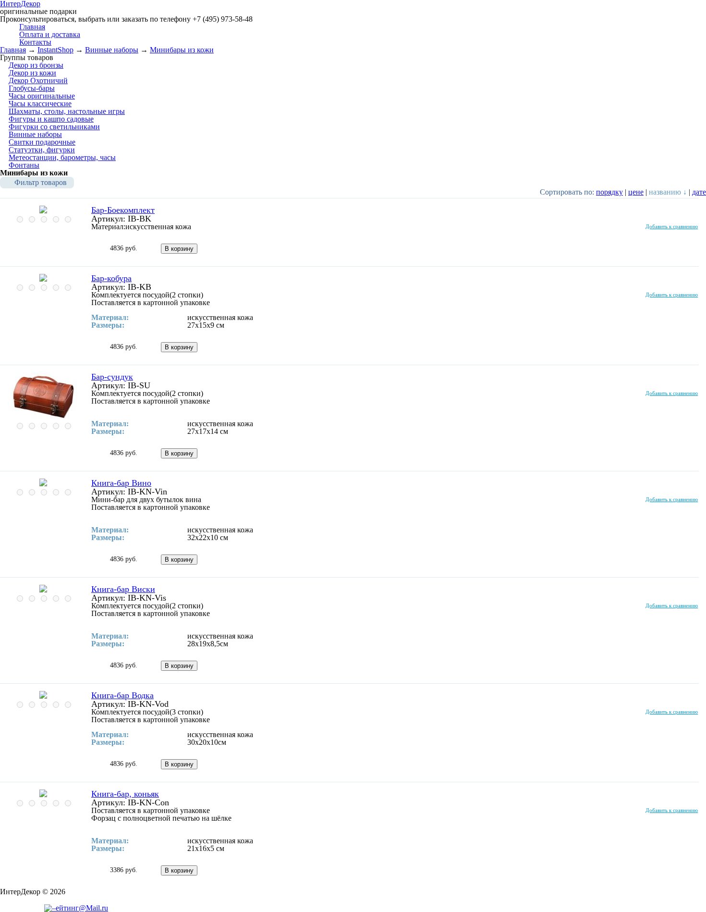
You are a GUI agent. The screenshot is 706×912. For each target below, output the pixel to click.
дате (699, 192)
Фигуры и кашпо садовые (51, 119)
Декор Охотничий (38, 80)
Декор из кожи (32, 73)
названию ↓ (668, 192)
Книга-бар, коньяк (125, 794)
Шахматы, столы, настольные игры (67, 111)
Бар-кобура (111, 278)
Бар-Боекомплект (123, 210)
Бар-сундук (112, 377)
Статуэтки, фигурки (42, 150)
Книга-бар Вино (121, 483)
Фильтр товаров (40, 182)
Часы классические (40, 103)
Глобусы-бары (32, 88)
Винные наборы (111, 50)
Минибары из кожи (182, 50)
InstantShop (55, 50)
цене (636, 192)
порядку (609, 192)
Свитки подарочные (42, 142)
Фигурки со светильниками (54, 127)
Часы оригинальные (42, 96)
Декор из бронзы (36, 65)
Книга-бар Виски (123, 589)
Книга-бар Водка (122, 695)
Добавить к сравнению (671, 226)
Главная (13, 50)
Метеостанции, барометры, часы (62, 157)
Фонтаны (24, 165)
